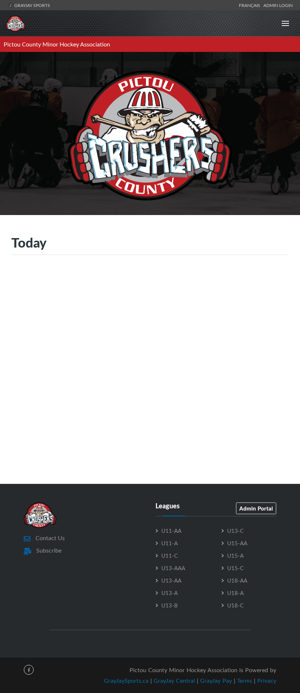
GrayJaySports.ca (126, 681)
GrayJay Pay (216, 681)
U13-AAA (173, 568)
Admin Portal (256, 508)
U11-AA (171, 530)
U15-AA (237, 543)
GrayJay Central (174, 681)
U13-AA (171, 580)
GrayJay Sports (31, 5)
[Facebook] (28, 669)
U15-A (235, 555)
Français (250, 5)
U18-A (235, 592)
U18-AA (237, 580)
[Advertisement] (150, 331)
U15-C (235, 568)
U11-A (169, 543)
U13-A (169, 592)
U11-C (169, 555)
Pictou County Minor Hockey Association (57, 44)
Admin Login (278, 5)
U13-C (235, 530)
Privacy (266, 681)
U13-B (169, 605)
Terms (244, 681)
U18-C (235, 605)
